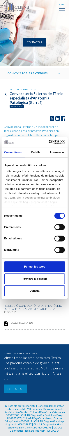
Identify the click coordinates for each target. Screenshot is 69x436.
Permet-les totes (34, 266)
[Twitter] (52, 118)
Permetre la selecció (34, 278)
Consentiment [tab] (13, 152)
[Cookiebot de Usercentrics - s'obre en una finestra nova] (49, 142)
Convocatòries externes (28, 73)
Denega (34, 290)
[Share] (63, 118)
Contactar (34, 42)
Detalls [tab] (35, 152)
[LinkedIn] (57, 118)
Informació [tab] (57, 152)
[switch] (59, 227)
